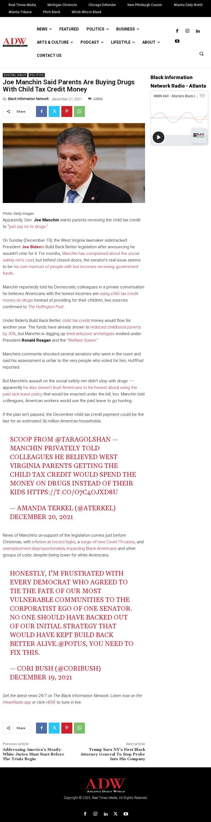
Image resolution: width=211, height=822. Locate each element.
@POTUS (72, 644)
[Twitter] (54, 111)
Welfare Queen (82, 340)
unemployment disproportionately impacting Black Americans (60, 548)
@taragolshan (83, 440)
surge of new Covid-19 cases (108, 541)
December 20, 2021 (41, 517)
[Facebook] (177, 31)
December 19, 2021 (41, 677)
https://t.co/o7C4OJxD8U (72, 492)
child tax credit (76, 320)
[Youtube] (177, 41)
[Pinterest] (66, 111)
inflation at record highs (54, 541)
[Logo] (105, 785)
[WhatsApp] (79, 111)
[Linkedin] (197, 31)
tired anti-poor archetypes (90, 333)
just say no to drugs (27, 226)
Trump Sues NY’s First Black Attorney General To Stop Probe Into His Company (112, 754)
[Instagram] (187, 31)
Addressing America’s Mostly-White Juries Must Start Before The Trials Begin (33, 754)
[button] (201, 53)
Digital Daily (15, 75)
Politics (37, 75)
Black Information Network (28, 99)
